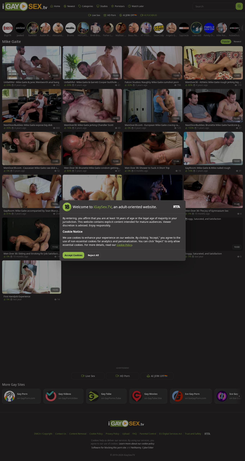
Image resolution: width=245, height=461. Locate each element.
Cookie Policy (124, 245)
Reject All (93, 255)
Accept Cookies (73, 255)
